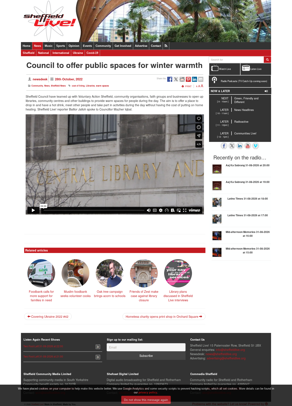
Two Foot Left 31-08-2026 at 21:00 (43, 356)
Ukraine (78, 52)
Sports (60, 45)
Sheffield (28, 52)
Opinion (74, 45)
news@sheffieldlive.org (221, 354)
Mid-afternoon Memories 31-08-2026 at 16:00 (248, 234)
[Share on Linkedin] (194, 79)
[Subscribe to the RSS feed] (166, 46)
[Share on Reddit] (182, 79)
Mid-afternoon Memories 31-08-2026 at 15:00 (248, 250)
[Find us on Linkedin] (239, 145)
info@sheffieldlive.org (230, 349)
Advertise (141, 45)
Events (87, 45)
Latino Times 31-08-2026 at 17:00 (247, 215)
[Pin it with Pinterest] (188, 79)
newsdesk (40, 79)
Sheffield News (58, 85)
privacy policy (148, 392)
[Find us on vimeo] (255, 145)
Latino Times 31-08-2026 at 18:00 (247, 198)
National (43, 52)
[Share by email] (200, 79)
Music (49, 45)
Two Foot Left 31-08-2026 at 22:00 (43, 346)
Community (103, 45)
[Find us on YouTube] (247, 145)
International (61, 52)
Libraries (90, 85)
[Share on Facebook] (169, 79)
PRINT (188, 86)
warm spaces (102, 85)
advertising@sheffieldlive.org (226, 358)
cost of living (78, 85)
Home (26, 45)
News (37, 45)
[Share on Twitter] (175, 79)
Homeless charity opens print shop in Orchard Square (162, 316)
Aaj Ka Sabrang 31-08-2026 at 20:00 (248, 165)
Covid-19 (92, 52)
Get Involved (123, 45)
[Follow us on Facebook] (224, 145)
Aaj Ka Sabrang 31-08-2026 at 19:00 (248, 182)
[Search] (267, 59)
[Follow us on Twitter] (232, 145)
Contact (156, 45)
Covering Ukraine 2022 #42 (49, 316)
